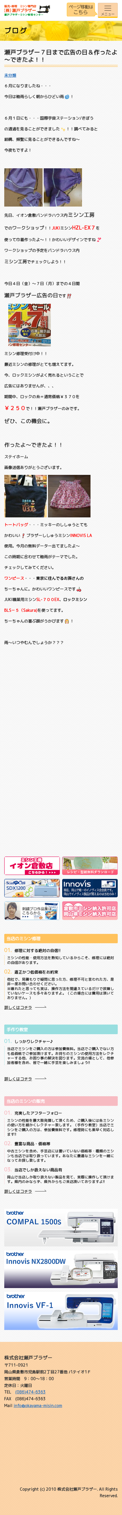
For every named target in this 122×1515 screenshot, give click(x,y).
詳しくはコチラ (18, 1007)
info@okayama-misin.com (38, 1405)
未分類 (10, 75)
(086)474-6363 (30, 1392)
